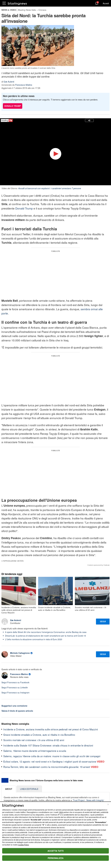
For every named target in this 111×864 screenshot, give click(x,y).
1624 (61, 812)
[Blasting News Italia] (17, 3)
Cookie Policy (23, 844)
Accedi (106, 3)
